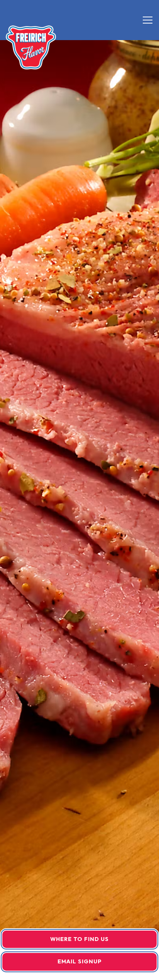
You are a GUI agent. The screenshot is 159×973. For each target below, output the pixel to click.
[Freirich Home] (31, 47)
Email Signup (80, 961)
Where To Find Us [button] (79, 939)
